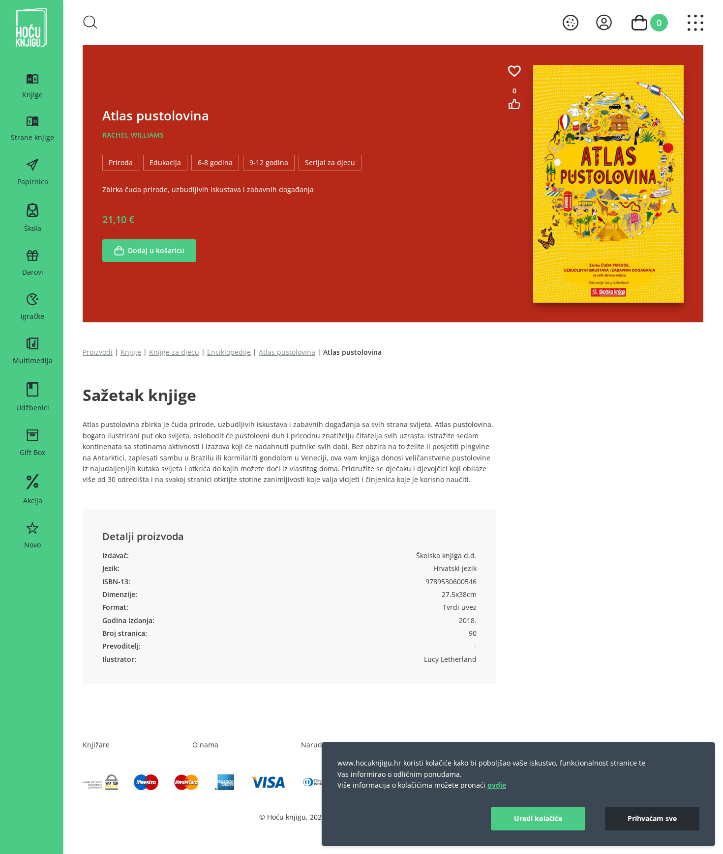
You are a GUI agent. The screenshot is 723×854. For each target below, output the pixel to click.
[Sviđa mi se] (514, 104)
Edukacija (165, 162)
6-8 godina (215, 162)
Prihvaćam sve (652, 818)
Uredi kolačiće (538, 818)
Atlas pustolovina (287, 352)
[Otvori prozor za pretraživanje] (90, 22)
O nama (205, 744)
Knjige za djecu (174, 352)
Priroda (121, 162)
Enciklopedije (229, 352)
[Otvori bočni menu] (695, 22)
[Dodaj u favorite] (514, 71)
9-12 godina (268, 162)
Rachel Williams (133, 135)
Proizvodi (98, 352)
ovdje (496, 785)
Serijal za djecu (330, 162)
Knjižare (96, 744)
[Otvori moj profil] (604, 22)
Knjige (130, 352)
